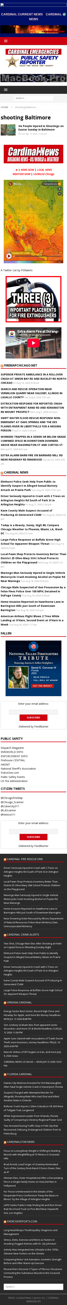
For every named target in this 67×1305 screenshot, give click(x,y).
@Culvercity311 (10, 806)
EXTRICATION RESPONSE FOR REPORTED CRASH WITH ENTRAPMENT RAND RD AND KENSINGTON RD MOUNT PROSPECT (32, 408)
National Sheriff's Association (18, 768)
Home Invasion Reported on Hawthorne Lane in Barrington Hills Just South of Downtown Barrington (32, 606)
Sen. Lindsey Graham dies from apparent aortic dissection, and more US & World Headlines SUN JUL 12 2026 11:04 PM (33, 1028)
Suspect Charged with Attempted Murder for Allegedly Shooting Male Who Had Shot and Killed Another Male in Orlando (31, 1096)
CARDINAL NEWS (16, 472)
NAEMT (5, 764)
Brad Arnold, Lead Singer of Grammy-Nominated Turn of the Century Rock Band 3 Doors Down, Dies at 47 (32, 1168)
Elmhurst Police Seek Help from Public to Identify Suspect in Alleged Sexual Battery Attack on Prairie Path (29, 486)
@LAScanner (8, 810)
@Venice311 (8, 814)
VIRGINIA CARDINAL (19, 1002)
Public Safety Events (13, 777)
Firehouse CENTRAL (13, 760)
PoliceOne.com (10, 772)
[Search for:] (34, 98)
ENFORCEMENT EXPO (14, 756)
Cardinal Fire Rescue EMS (25, 859)
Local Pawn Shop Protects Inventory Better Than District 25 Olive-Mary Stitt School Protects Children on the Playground (33, 558)
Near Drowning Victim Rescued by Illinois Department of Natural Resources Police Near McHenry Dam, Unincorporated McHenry (33, 922)
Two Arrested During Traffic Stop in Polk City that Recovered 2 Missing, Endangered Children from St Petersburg (32, 1129)
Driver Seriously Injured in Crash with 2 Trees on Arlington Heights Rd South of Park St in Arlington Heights (33, 500)
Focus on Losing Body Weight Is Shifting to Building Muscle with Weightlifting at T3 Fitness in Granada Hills (32, 1154)
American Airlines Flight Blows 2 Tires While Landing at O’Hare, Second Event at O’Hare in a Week (32, 620)
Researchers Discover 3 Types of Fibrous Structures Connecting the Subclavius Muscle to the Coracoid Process (33, 1272)
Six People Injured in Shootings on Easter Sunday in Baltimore (41, 127)
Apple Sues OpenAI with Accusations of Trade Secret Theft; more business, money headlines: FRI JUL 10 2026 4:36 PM (33, 1042)
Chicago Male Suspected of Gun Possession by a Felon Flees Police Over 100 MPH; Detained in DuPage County (33, 591)
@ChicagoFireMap (12, 798)
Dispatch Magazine (12, 748)
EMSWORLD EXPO (12, 752)
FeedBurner (41, 726)
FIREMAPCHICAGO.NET (20, 365)
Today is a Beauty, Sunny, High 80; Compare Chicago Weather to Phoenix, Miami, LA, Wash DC (32, 529)
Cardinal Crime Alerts (23, 934)
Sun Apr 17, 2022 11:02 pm (34, 133)
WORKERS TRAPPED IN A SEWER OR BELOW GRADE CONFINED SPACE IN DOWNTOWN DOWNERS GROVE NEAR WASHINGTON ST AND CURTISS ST (33, 441)
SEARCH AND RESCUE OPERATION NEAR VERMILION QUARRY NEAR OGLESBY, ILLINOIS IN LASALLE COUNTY (31, 393)
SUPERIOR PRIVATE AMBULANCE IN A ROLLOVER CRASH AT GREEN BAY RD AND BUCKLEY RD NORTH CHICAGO (33, 379)
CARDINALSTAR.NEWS (21, 1142)
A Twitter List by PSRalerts (17, 270)
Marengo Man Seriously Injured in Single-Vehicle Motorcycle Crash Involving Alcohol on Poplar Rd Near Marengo (33, 577)
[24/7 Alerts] (8, 130)
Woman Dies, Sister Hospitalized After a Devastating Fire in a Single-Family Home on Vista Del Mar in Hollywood (33, 1181)
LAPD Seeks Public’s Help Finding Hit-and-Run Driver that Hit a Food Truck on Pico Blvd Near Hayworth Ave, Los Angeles (33, 1209)
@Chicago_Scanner (12, 802)
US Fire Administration (14, 781)
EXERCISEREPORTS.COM (22, 1221)
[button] (5, 41)
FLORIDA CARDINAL (19, 1074)
